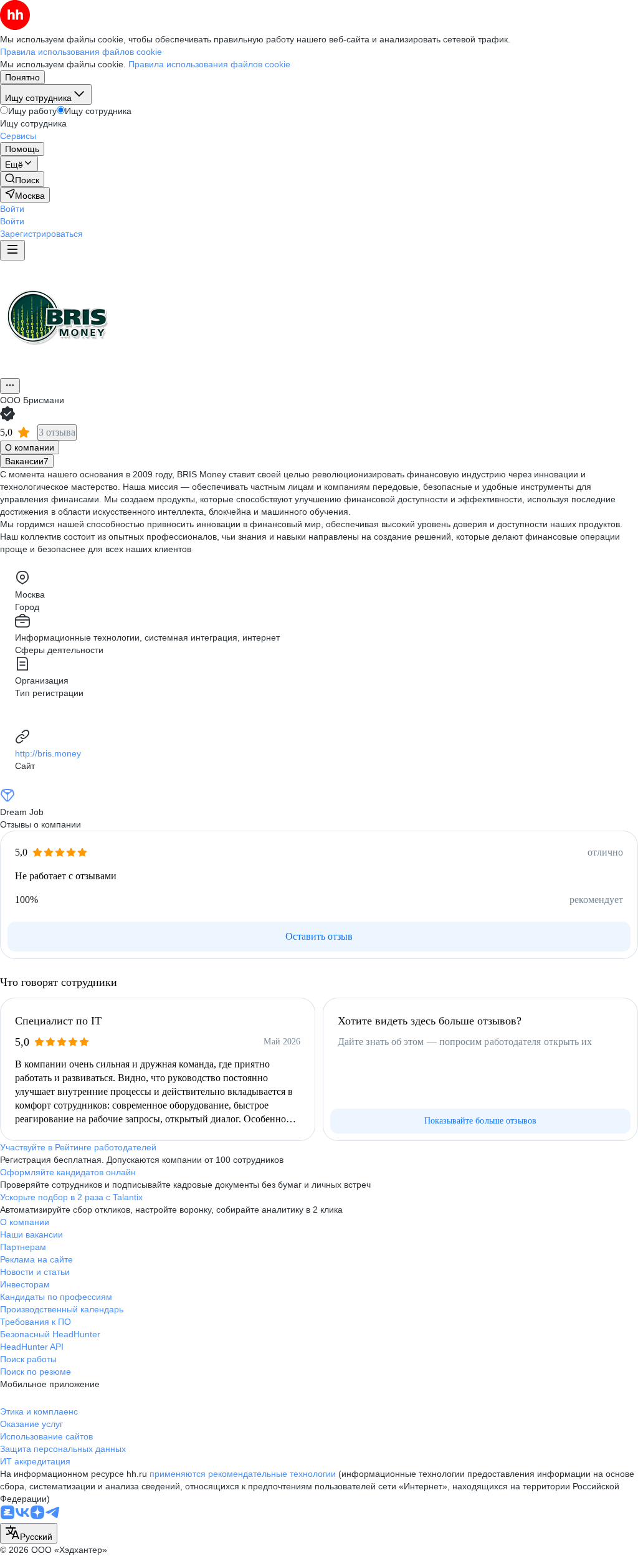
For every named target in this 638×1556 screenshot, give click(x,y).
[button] (12, 209)
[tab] (29, 447)
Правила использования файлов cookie (209, 64)
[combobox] (28, 1533)
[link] (22, 179)
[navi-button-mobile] (12, 250)
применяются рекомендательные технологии (243, 1474)
